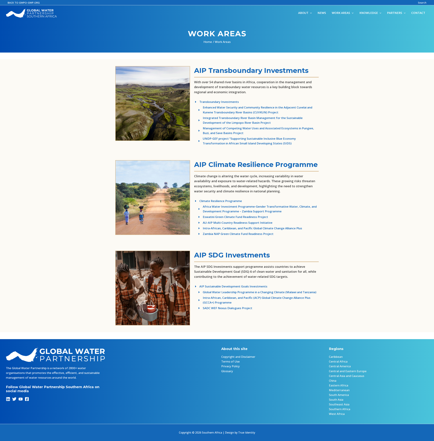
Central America (340, 366)
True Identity (246, 432)
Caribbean (336, 357)
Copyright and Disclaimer (238, 357)
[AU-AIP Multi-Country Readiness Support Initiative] (233, 222)
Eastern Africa (338, 385)
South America (339, 395)
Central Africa (338, 361)
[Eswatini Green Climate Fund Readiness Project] (231, 217)
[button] (23, 2)
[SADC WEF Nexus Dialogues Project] (223, 308)
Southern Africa (339, 409)
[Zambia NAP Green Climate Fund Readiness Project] (233, 234)
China (332, 381)
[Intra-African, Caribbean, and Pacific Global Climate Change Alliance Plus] (248, 228)
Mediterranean (339, 390)
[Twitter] (14, 399)
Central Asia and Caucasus (346, 376)
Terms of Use (230, 361)
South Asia (336, 400)
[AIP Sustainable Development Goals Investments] (230, 286)
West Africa (337, 414)
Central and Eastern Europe (348, 371)
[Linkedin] (8, 399)
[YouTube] (20, 399)
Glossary (227, 371)
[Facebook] (27, 399)
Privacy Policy (230, 366)
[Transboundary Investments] (216, 101)
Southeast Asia (339, 404)
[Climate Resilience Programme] (218, 201)
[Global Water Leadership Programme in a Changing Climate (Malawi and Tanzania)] (255, 292)
